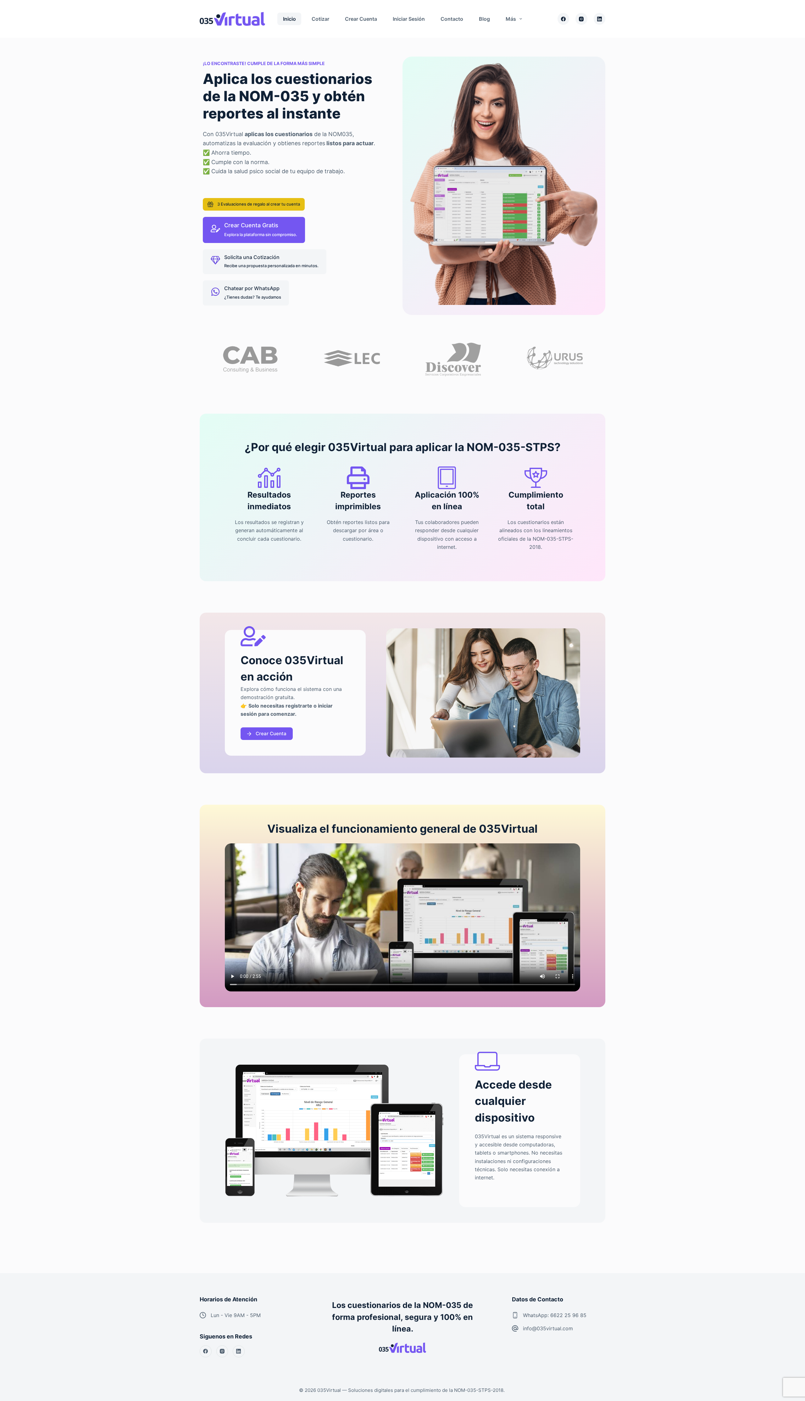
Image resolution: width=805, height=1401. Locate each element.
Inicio (289, 19)
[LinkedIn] (600, 19)
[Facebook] (563, 19)
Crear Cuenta (361, 19)
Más (511, 19)
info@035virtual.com (548, 1328)
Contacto (452, 19)
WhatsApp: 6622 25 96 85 (554, 1315)
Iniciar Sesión (409, 19)
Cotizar (320, 19)
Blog (484, 19)
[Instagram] (581, 19)
